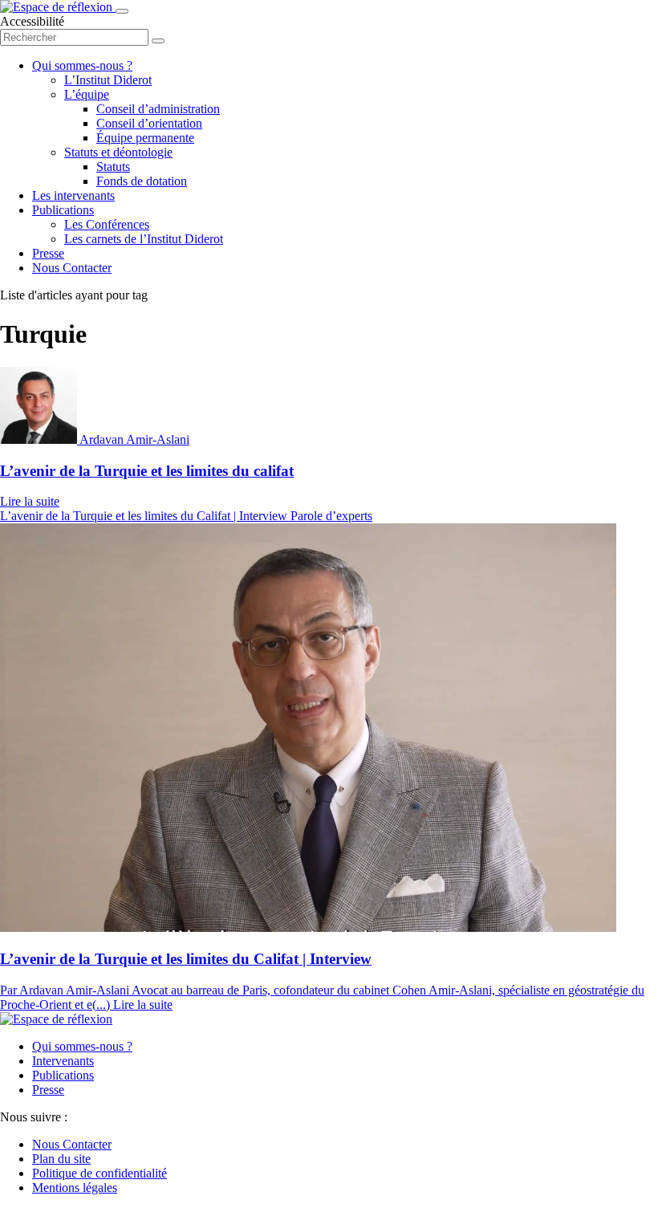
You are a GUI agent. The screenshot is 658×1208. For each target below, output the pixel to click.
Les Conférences (106, 224)
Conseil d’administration (158, 109)
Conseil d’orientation (149, 123)
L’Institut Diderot (108, 80)
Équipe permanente (145, 137)
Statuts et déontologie (118, 152)
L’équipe (86, 94)
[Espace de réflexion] (58, 7)
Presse (48, 253)
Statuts (113, 166)
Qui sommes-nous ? (82, 65)
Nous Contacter (72, 268)
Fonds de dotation (141, 181)
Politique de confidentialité (99, 1173)
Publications (63, 210)
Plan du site (61, 1158)
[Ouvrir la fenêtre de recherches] (158, 41)
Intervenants (63, 1061)
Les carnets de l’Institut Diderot (143, 239)
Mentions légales (74, 1187)
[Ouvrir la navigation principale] (122, 11)
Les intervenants (73, 195)
